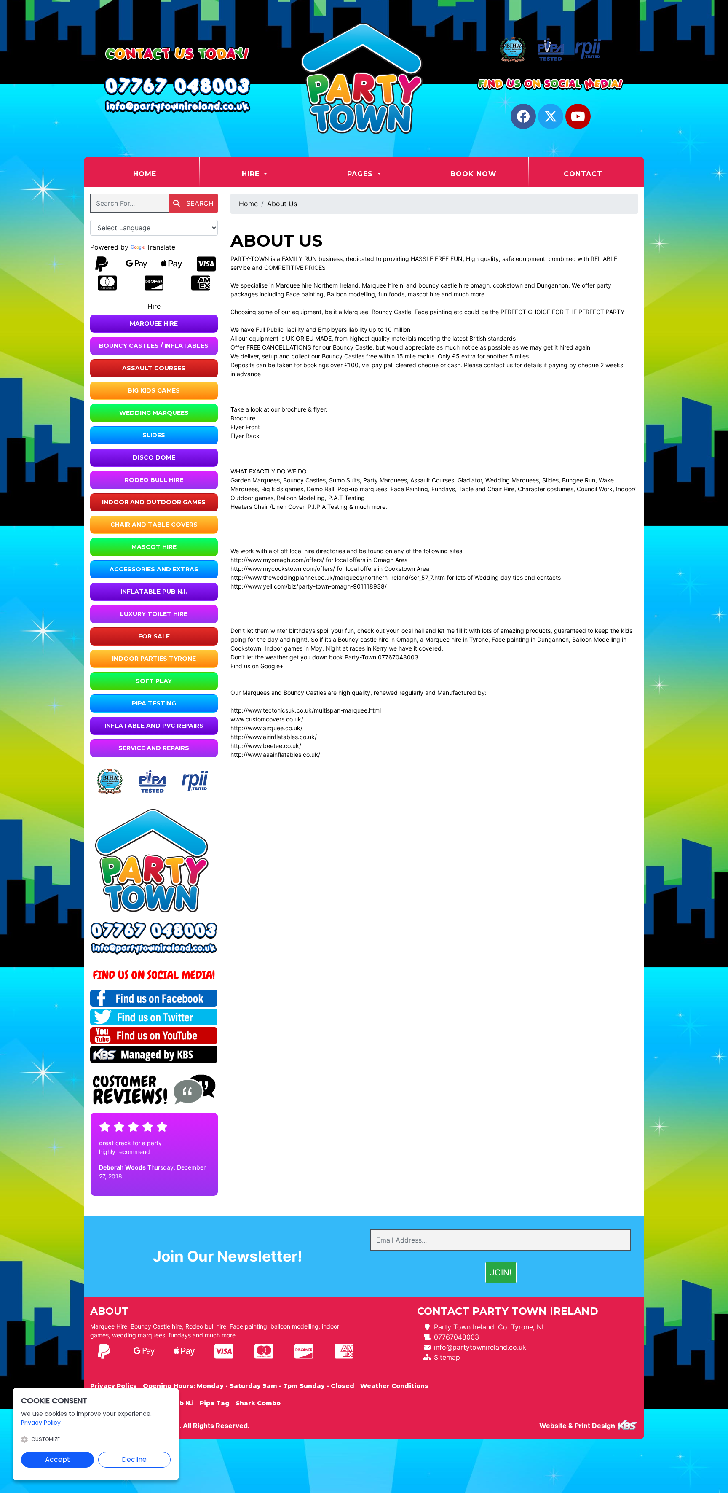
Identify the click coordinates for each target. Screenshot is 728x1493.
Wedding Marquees (154, 413)
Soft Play (154, 681)
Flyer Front (246, 426)
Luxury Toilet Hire (153, 614)
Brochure (242, 418)
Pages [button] (361, 174)
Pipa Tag (215, 1403)
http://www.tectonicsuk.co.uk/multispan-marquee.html (305, 710)
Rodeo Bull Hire (154, 480)
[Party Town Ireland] (364, 78)
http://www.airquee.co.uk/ (266, 728)
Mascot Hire (154, 547)
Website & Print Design (578, 1425)
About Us (282, 203)
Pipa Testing (154, 703)
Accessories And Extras (154, 569)
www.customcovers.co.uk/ (266, 719)
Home (165, 173)
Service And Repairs (153, 748)
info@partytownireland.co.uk (480, 1347)
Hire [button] (252, 174)
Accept (57, 1459)
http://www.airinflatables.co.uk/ (273, 736)
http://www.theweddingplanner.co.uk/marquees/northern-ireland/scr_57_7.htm (337, 577)
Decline (134, 1459)
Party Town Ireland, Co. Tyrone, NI (488, 1327)
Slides (153, 435)
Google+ (272, 666)
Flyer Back (245, 435)
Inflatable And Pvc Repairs (153, 725)
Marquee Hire (154, 323)
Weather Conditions (394, 1386)
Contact (583, 174)
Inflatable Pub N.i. (153, 591)
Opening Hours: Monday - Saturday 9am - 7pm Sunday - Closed (248, 1386)
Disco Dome (154, 457)
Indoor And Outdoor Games (154, 502)
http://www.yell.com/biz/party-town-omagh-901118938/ (308, 586)
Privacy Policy (113, 1386)
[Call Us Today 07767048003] (154, 931)
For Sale (154, 636)
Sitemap (447, 1357)
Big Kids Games (154, 390)
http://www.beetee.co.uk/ (265, 745)
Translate (160, 247)
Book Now (473, 174)
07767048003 (456, 1337)
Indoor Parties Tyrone (154, 658)
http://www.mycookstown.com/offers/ (282, 568)
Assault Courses (153, 368)
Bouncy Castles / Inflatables (154, 346)
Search (199, 203)
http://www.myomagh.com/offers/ (277, 559)
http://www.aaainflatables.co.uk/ (275, 754)
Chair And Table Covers (154, 524)
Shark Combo (258, 1403)
